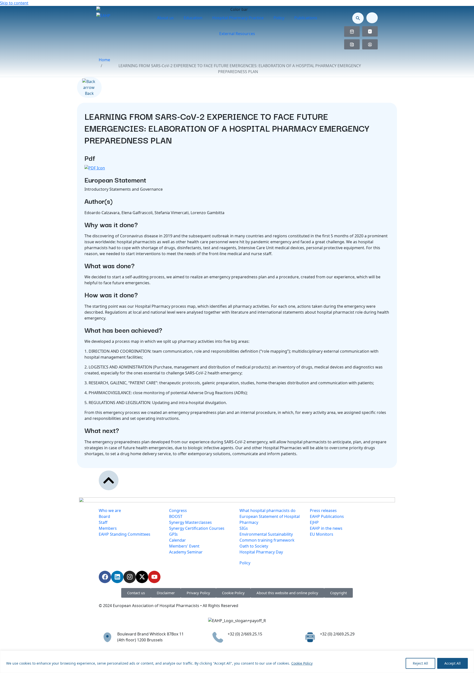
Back (89, 93)
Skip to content (14, 3)
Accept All (452, 663)
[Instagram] (129, 577)
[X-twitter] (142, 577)
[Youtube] (154, 577)
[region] (237, 662)
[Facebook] (105, 577)
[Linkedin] (117, 577)
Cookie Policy (302, 663)
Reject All (420, 663)
